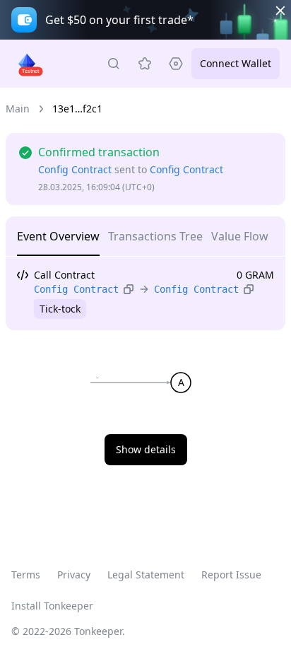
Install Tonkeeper (52, 605)
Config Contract (75, 169)
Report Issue (231, 574)
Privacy (73, 574)
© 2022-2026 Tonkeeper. (68, 631)
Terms (25, 574)
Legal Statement (145, 574)
